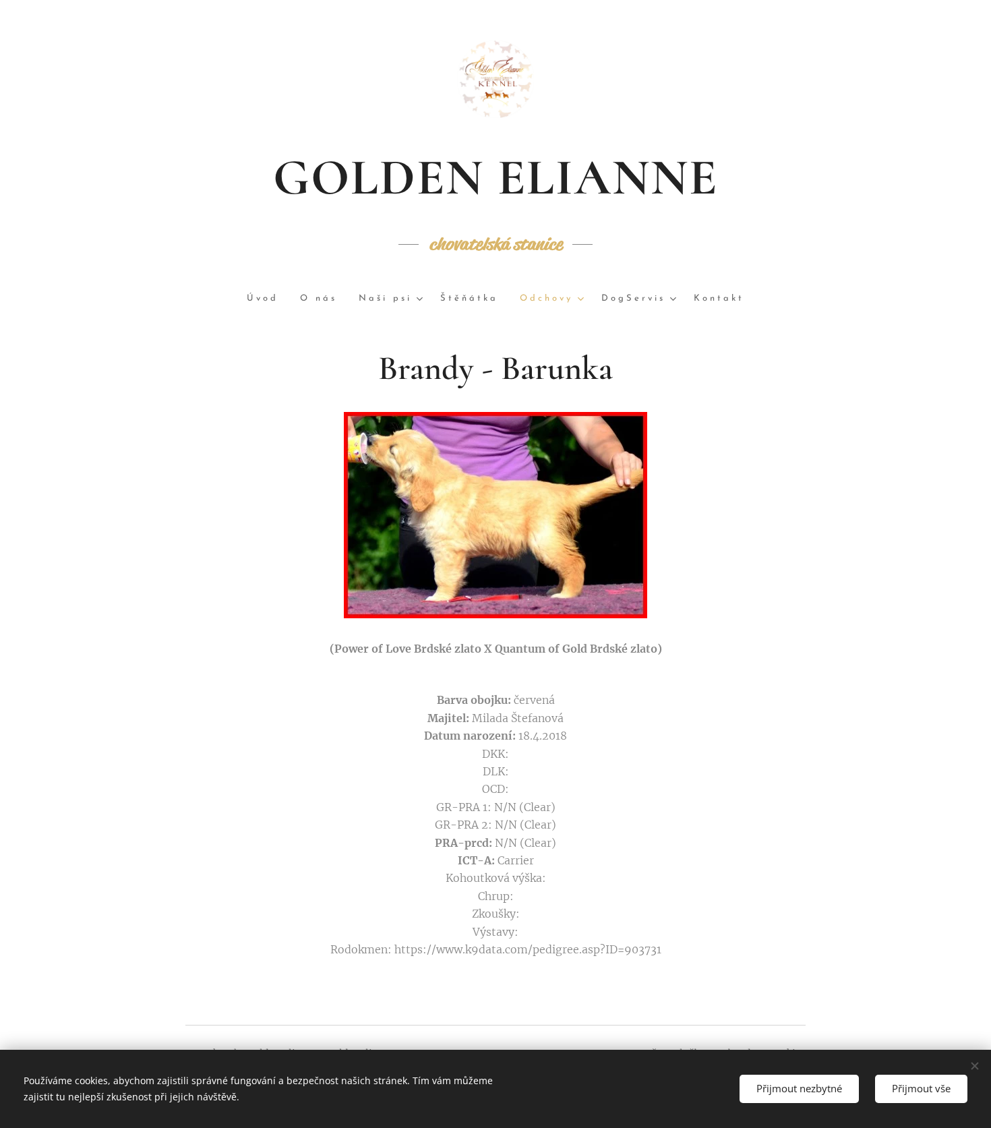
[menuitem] (268, 299)
